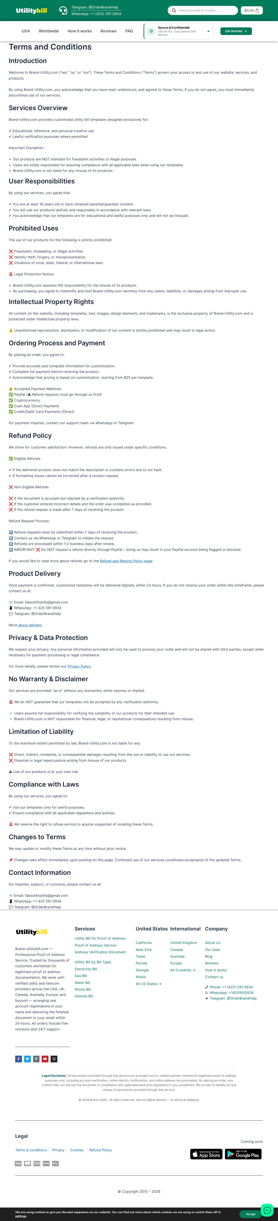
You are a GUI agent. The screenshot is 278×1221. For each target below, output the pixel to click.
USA (26, 31)
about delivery (30, 625)
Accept (250, 1214)
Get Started (233, 31)
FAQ (129, 31)
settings (20, 1216)
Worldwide (49, 31)
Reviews (109, 31)
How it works (80, 31)
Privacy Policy (79, 666)
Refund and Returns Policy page (126, 561)
